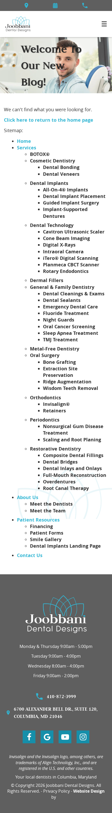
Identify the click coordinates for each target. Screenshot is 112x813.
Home (24, 141)
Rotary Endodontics (66, 271)
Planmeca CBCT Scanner (71, 264)
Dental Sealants (61, 300)
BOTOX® (40, 154)
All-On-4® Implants (65, 189)
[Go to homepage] (56, 614)
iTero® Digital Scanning (70, 258)
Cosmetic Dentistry (52, 160)
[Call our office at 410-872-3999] (85, 5)
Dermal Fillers (46, 280)
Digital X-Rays (59, 245)
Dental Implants (49, 183)
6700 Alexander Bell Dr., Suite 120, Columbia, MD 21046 (55, 712)
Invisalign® (56, 404)
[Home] (18, 24)
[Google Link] (47, 736)
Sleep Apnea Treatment (70, 333)
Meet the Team (48, 510)
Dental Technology (51, 225)
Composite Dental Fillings (73, 455)
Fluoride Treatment (66, 313)
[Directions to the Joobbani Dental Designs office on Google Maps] (26, 5)
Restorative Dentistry (55, 449)
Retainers (54, 410)
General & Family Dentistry (62, 287)
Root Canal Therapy (66, 488)
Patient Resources (38, 520)
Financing (41, 526)
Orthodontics (45, 397)
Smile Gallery (45, 539)
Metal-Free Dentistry (54, 349)
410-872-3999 (61, 696)
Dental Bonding (61, 167)
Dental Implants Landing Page (65, 546)
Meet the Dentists (51, 504)
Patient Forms (46, 533)
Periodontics (44, 420)
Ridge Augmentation (67, 381)
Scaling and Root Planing (72, 439)
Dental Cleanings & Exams (73, 293)
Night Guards (58, 320)
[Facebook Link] (29, 736)
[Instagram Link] (83, 736)
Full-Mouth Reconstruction (74, 475)
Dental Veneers (61, 174)
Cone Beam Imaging (66, 238)
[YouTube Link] (65, 736)
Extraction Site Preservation (60, 371)
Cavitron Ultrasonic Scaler (73, 232)
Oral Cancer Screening (69, 326)
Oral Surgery (44, 355)
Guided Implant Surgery (71, 203)
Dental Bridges (60, 462)
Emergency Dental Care (70, 306)
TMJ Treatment (60, 339)
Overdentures (59, 481)
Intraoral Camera (63, 251)
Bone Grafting (59, 362)
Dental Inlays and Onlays (72, 468)
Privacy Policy (56, 791)
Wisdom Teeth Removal (70, 388)
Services (26, 147)
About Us (27, 497)
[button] (55, 5)
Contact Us (29, 555)
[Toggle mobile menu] (104, 24)
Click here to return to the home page (48, 120)
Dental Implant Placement (74, 196)
